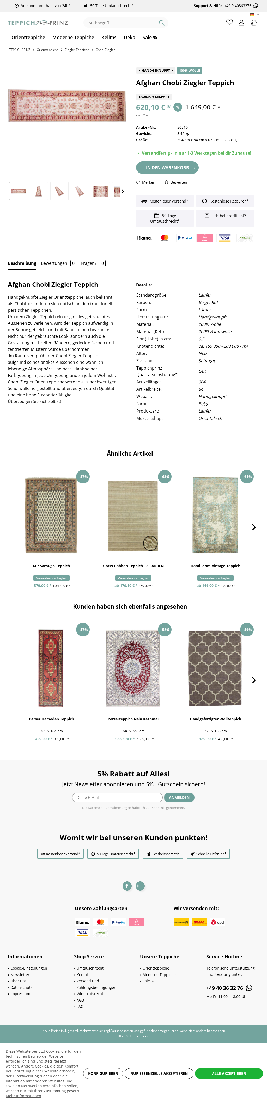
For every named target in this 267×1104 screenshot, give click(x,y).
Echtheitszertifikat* (228, 215)
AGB (80, 1000)
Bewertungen (58, 263)
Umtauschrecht (90, 968)
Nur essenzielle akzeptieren (159, 1073)
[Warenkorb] (253, 22)
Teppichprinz (19, 49)
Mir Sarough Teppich (51, 565)
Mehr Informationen (23, 1095)
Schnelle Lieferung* (211, 853)
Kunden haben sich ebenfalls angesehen (130, 606)
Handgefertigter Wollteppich (215, 718)
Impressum (20, 993)
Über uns (18, 980)
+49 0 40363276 (237, 6)
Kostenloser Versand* (168, 201)
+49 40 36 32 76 (225, 988)
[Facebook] (127, 886)
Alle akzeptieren (229, 1073)
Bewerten (178, 182)
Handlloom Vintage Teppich (215, 565)
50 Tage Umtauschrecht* (112, 5)
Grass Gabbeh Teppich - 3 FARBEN (133, 565)
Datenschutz (21, 987)
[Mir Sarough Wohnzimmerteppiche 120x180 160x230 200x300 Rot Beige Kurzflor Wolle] (51, 515)
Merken (148, 182)
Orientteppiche (156, 968)
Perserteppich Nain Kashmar (133, 718)
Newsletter (19, 974)
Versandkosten (122, 1030)
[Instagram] (140, 886)
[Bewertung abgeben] (195, 90)
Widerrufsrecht (90, 993)
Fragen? (92, 263)
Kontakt (83, 974)
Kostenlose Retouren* (229, 201)
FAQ (80, 1006)
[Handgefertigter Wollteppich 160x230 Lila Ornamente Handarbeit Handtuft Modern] (215, 668)
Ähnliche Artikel (130, 453)
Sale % (148, 980)
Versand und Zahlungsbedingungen (96, 984)
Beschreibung (22, 263)
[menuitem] (28, 37)
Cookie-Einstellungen (28, 968)
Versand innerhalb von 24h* (46, 5)
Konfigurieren (103, 1073)
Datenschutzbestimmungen (109, 807)
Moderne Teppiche (159, 974)
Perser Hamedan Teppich (51, 718)
